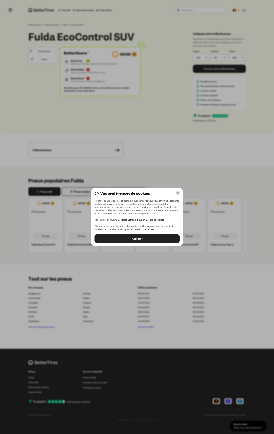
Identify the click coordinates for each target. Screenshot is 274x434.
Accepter (137, 238)
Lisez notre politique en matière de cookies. (143, 219)
